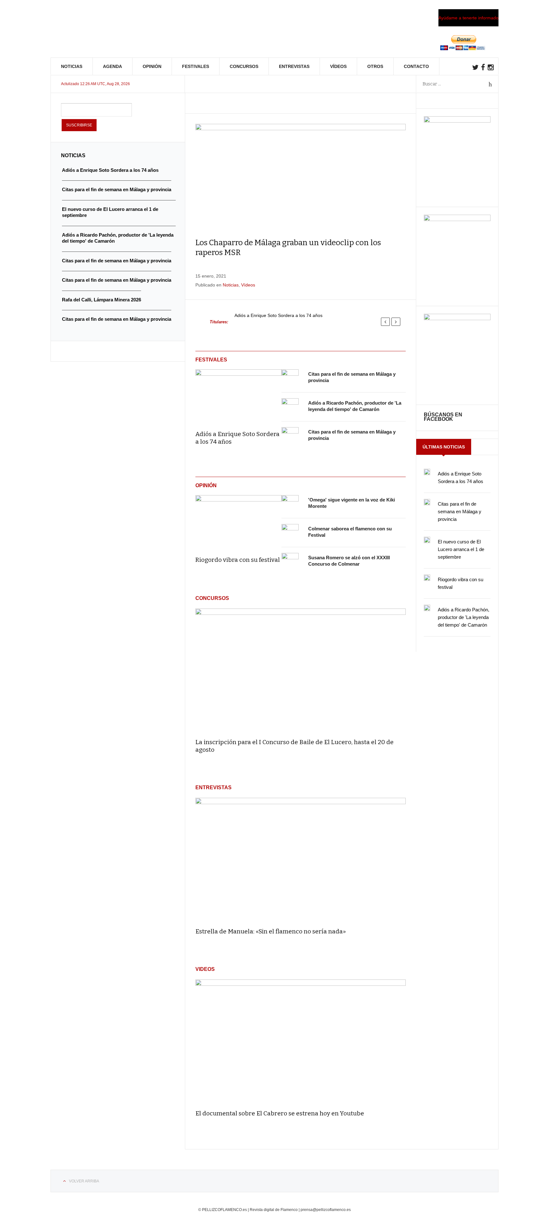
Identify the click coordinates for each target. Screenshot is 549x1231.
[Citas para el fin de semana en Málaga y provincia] (290, 378)
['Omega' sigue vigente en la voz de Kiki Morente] (290, 503)
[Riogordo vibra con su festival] (238, 521)
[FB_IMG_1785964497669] (457, 219)
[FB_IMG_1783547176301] (457, 318)
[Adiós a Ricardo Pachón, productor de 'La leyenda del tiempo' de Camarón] (290, 406)
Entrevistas (294, 66)
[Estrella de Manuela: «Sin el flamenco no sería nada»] (300, 860)
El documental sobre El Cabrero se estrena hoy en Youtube (279, 1113)
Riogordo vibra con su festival (237, 559)
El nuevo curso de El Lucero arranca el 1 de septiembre (461, 549)
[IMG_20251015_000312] (457, 121)
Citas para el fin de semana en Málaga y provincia (459, 511)
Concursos (244, 66)
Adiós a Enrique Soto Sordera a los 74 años (278, 315)
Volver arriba (84, 1181)
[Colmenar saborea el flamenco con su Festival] (290, 532)
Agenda (112, 66)
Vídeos (338, 66)
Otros (375, 66)
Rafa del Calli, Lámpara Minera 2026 (101, 299)
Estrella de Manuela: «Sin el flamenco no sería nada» (270, 931)
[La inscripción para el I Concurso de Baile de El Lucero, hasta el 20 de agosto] (300, 671)
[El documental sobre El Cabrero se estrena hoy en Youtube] (300, 1041)
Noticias (71, 66)
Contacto (416, 66)
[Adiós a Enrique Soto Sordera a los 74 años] (238, 395)
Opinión (152, 66)
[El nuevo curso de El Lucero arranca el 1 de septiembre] (427, 540)
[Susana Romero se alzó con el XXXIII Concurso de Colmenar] (290, 561)
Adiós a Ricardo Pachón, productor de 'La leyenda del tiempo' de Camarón (463, 617)
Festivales (195, 66)
